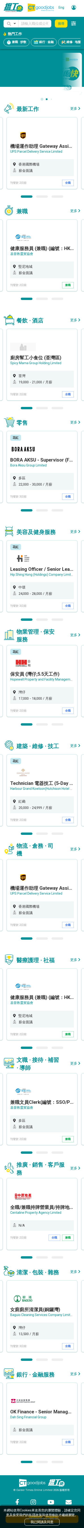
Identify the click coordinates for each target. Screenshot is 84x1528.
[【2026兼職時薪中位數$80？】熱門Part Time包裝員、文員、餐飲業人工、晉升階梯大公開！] (42, 73)
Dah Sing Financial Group (28, 1417)
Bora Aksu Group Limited (28, 465)
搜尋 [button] (61, 23)
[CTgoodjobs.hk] (32, 1483)
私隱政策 (35, 1515)
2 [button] (42, 196)
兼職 (68, 285)
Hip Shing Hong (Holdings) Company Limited (42, 574)
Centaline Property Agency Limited (35, 1212)
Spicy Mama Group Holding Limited (35, 363)
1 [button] (26, 196)
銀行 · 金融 (46, 42)
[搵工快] (56, 1483)
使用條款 (51, 1515)
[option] (42, 153)
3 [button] (57, 196)
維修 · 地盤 (73, 42)
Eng (61, 7)
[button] (11, 24)
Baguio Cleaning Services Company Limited (42, 1315)
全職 (68, 182)
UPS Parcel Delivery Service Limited (36, 151)
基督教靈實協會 (21, 254)
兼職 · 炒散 (18, 42)
